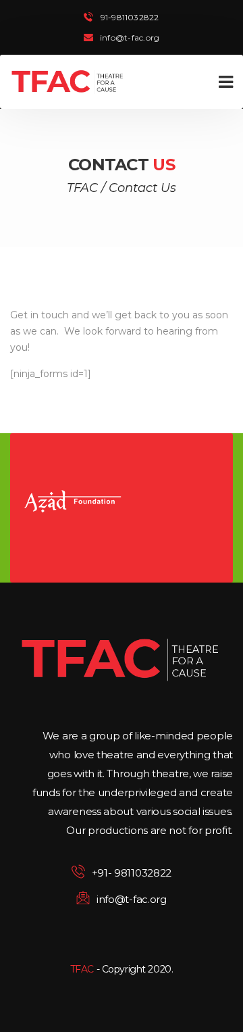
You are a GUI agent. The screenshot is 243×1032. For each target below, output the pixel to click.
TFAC (82, 969)
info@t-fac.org (129, 37)
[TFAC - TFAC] (67, 82)
